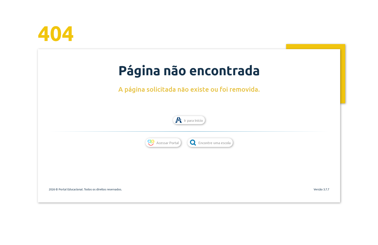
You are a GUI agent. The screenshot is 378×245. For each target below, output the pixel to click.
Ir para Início (193, 120)
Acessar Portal (167, 142)
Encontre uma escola (214, 142)
